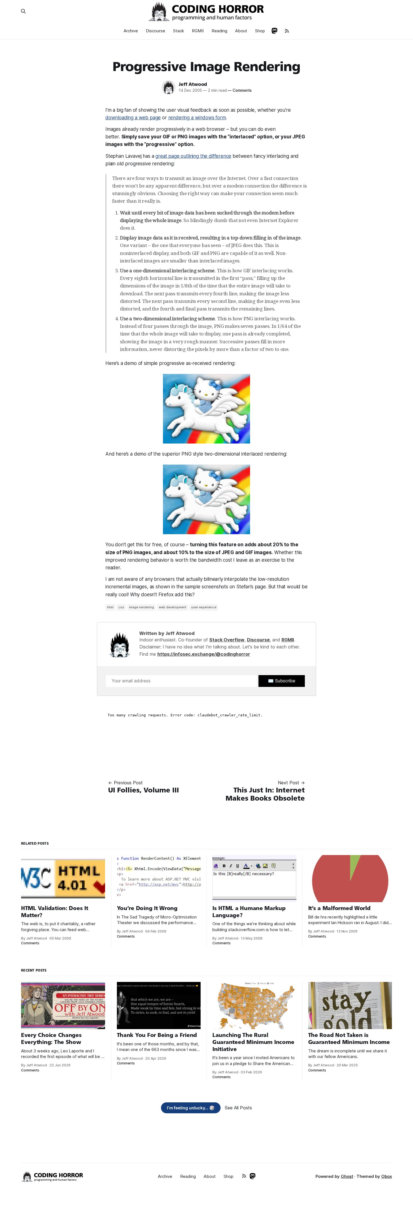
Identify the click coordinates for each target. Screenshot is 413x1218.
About (241, 30)
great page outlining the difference (193, 156)
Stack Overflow (226, 640)
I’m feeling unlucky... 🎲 (191, 1107)
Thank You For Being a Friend (157, 1035)
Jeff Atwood (193, 84)
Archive (131, 30)
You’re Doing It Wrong (147, 908)
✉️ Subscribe (281, 681)
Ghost (347, 1176)
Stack (178, 30)
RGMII (198, 30)
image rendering (141, 607)
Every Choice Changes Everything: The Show (51, 1038)
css (121, 607)
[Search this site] (23, 11)
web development (172, 607)
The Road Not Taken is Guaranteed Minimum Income (349, 1038)
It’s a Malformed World (339, 908)
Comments (239, 90)
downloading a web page (133, 117)
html (110, 607)
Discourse (155, 30)
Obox (386, 1176)
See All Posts (238, 1107)
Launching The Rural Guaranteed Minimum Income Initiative (253, 1042)
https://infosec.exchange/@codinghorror (203, 654)
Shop (260, 30)
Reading (219, 30)
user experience (203, 607)
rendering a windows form (197, 117)
